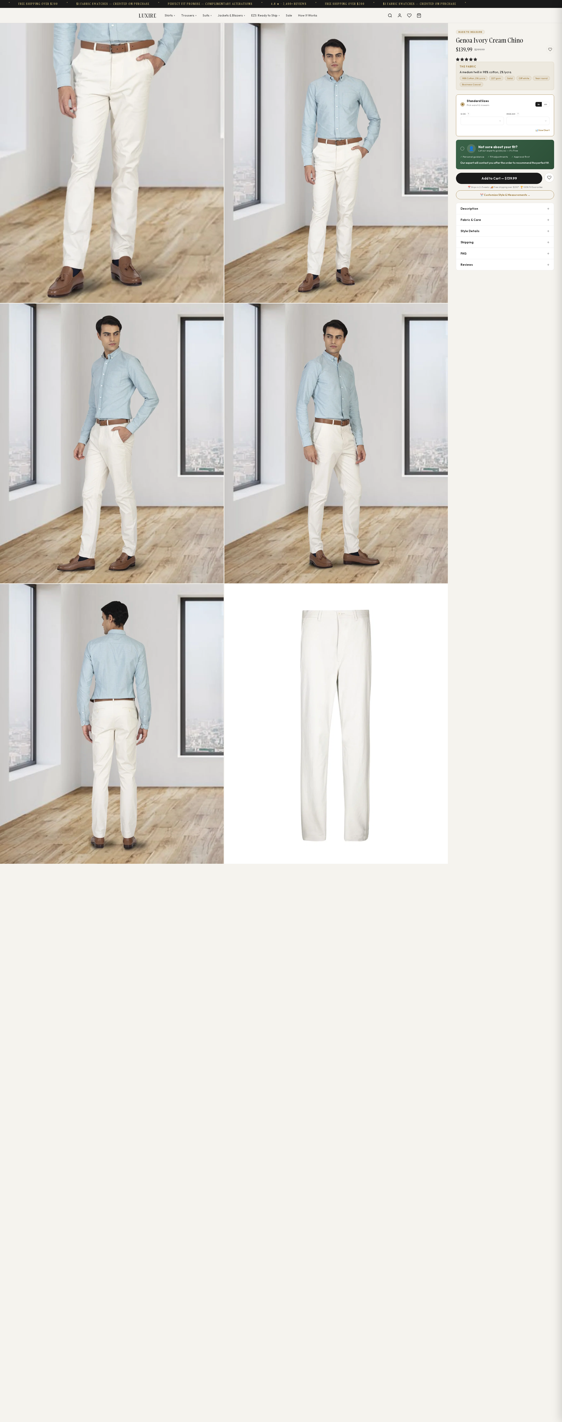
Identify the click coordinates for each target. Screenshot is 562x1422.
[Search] (389, 15)
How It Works (307, 15)
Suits (207, 15)
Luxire (147, 15)
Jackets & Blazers (231, 15)
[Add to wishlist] (550, 49)
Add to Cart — (499, 178)
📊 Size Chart (542, 130)
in (539, 104)
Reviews (467, 265)
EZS (265, 15)
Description (469, 209)
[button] (466, 59)
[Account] (399, 15)
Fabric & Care (471, 220)
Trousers (188, 15)
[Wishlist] (409, 15)
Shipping (467, 242)
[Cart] (418, 15)
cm (545, 104)
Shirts (170, 15)
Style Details (470, 231)
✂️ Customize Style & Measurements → (505, 194)
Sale (289, 15)
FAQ (464, 253)
